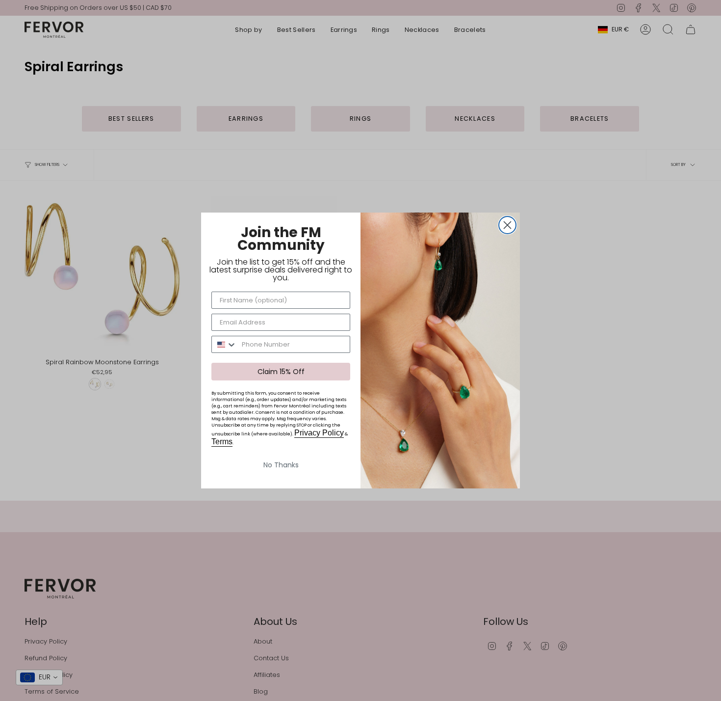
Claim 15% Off (281, 372)
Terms (221, 441)
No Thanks (281, 465)
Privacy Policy (319, 433)
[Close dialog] (507, 225)
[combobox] (224, 344)
